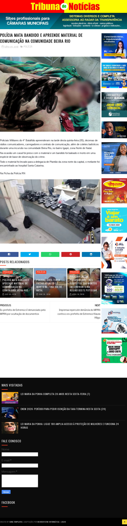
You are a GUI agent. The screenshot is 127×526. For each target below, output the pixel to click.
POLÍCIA (28, 47)
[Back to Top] (124, 521)
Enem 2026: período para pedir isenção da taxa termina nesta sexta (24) (63, 409)
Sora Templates (15, 522)
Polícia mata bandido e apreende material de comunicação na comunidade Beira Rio (15, 285)
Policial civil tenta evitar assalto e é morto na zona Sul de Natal (49, 285)
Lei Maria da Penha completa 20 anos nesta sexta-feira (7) (55, 394)
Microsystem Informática (48, 522)
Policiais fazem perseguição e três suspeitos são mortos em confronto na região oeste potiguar (83, 283)
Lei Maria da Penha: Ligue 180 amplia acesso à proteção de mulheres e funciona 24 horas (70, 425)
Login (63, 522)
